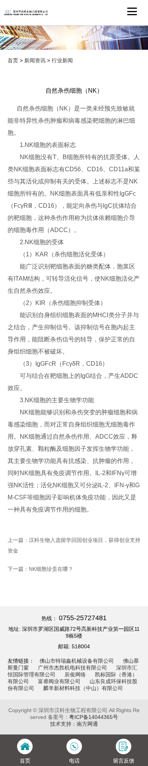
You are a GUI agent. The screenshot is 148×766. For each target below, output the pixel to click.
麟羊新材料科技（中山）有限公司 (83, 688)
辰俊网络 (75, 674)
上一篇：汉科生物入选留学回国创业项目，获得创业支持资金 (74, 545)
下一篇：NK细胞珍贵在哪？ (40, 569)
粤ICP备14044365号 (93, 717)
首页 (13, 60)
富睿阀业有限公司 (59, 681)
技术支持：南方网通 (74, 724)
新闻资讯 (35, 60)
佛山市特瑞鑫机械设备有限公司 (76, 661)
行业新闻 (62, 60)
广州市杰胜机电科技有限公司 (72, 668)
